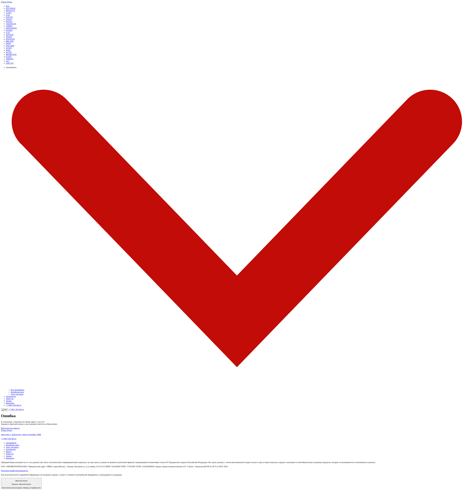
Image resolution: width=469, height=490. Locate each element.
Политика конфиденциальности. (14, 471)
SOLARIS (10, 46)
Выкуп (9, 452)
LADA (8, 13)
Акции (9, 401)
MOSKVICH (11, 54)
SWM (8, 43)
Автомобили (11, 443)
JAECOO (10, 63)
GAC (8, 32)
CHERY (9, 26)
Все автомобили (17, 390)
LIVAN (9, 48)
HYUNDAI (10, 8)
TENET (9, 37)
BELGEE (10, 41)
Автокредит (11, 396)
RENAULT (10, 11)
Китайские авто (17, 392)
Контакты (10, 403)
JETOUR (9, 35)
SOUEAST (10, 39)
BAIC (8, 50)
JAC (7, 61)
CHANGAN (11, 24)
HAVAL (9, 22)
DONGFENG (11, 28)
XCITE (9, 52)
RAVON (9, 17)
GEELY (9, 19)
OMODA (9, 59)
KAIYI (8, 57)
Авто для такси (17, 394)
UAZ (8, 15)
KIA (7, 6)
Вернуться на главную (10, 428)
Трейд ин (10, 399)
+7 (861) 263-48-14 (13, 405)
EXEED (9, 30)
